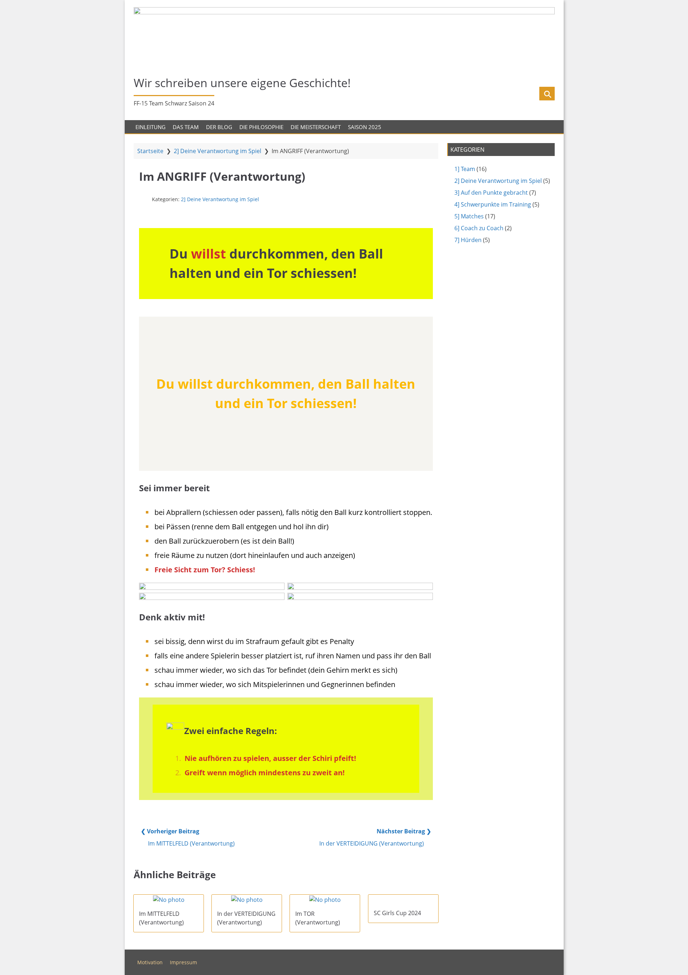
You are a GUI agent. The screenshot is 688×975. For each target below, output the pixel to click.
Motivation (150, 962)
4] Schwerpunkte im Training (492, 204)
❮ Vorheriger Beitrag (170, 831)
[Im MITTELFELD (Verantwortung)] (169, 899)
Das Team (186, 127)
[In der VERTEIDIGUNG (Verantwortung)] (247, 899)
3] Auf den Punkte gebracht (491, 193)
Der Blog (219, 127)
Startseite (150, 151)
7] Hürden (468, 240)
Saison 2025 (364, 127)
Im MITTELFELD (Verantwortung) (191, 843)
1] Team (464, 169)
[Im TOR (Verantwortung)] (325, 899)
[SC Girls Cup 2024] (403, 899)
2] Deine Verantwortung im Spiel (217, 151)
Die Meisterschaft (316, 127)
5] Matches (469, 216)
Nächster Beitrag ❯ (404, 831)
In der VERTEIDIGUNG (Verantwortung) (371, 843)
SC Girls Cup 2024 (397, 913)
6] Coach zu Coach (478, 228)
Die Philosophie (261, 127)
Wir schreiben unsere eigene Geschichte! (242, 82)
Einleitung (150, 127)
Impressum (183, 962)
